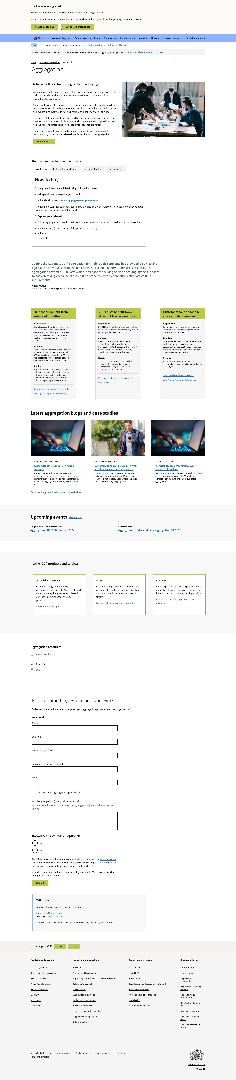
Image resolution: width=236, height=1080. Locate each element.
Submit (40, 882)
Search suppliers (38, 978)
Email (35, 777)
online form (98, 222)
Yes (41, 843)
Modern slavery (102, 1053)
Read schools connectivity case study (51, 388)
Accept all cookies (44, 26)
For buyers (109, 38)
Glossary (35, 994)
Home (33, 62)
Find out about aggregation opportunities (59, 792)
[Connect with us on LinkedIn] (200, 1069)
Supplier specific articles (84, 994)
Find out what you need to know (145, 52)
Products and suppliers (86, 38)
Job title (36, 736)
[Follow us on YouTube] (204, 1069)
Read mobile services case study (178, 375)
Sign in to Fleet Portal (190, 1011)
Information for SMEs (82, 1005)
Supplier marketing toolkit (85, 1016)
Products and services (50, 62)
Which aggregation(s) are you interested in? (55, 801)
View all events (75, 517)
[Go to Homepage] (196, 1055)
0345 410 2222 (55, 916)
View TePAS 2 (104, 382)
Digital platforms (194, 38)
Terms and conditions (41, 1056)
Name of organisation (43, 750)
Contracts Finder (188, 967)
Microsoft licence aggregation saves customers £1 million (174, 467)
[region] (35, 843)
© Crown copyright (196, 1064)
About (142, 38)
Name (35, 723)
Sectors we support (39, 989)
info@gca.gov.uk (53, 913)
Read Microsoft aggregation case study (116, 377)
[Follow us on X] (197, 1069)
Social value (134, 1000)
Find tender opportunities (84, 1000)
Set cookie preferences (78, 26)
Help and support (172, 38)
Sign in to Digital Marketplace (187, 996)
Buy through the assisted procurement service (94, 978)
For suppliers (127, 38)
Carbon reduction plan (139, 1005)
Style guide (36, 1000)
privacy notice (108, 859)
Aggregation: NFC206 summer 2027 (52, 530)
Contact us (35, 1005)
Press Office (134, 978)
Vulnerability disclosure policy (143, 994)
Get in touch (43, 141)
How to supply (79, 989)
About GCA (134, 973)
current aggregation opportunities (78, 200)
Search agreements (39, 967)
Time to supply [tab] (115, 169)
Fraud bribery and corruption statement (147, 983)
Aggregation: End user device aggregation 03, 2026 (149, 530)
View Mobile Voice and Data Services (180, 379)
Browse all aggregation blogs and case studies (56, 492)
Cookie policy (63, 1053)
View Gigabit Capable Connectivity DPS (52, 393)
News (154, 38)
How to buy (78, 967)
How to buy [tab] (41, 169)
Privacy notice (121, 1053)
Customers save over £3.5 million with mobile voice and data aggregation (115, 467)
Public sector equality (139, 989)
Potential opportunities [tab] (65, 169)
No (41, 850)
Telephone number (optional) (48, 764)
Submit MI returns (81, 1022)
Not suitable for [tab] (92, 169)
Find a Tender (186, 973)
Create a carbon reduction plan (87, 1011)
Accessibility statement (41, 1053)
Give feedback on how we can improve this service (106, 45)
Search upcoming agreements (44, 973)
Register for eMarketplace (186, 979)
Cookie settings (83, 1053)
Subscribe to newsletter (83, 983)
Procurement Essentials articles (87, 973)
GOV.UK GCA (134, 967)
